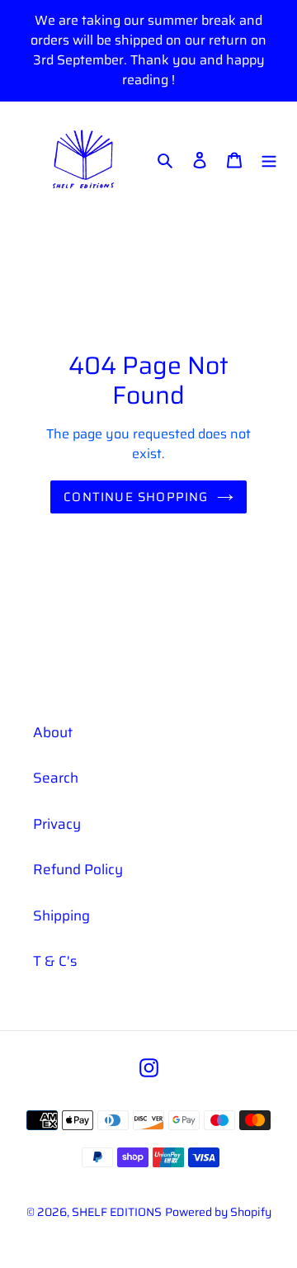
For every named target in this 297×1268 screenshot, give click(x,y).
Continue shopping (136, 497)
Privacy (57, 824)
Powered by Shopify (218, 1212)
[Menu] (269, 160)
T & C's (55, 961)
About (53, 732)
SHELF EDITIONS (117, 1212)
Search (55, 777)
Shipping (61, 915)
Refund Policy (78, 869)
